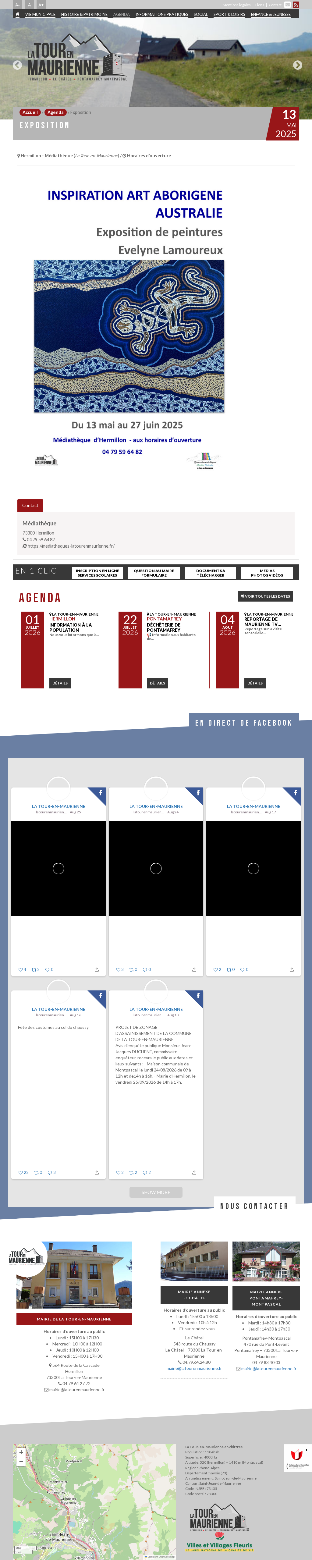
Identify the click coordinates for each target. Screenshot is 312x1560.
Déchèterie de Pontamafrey (163, 627)
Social (201, 14)
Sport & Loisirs (229, 14)
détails (60, 683)
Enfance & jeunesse (271, 14)
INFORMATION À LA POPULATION (70, 627)
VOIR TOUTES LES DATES (267, 596)
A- (17, 5)
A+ (41, 5)
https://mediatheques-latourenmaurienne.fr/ (71, 546)
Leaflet (150, 1556)
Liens (259, 4)
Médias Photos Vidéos (267, 572)
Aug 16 (75, 1015)
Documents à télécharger (210, 572)
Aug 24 (173, 812)
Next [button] (296, 63)
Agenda (121, 14)
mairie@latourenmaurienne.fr (194, 1368)
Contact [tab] (30, 505)
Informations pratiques (162, 14)
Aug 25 (75, 812)
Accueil (30, 112)
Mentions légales (237, 4)
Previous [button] (16, 63)
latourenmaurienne (52, 812)
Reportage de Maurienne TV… (262, 622)
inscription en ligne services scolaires (97, 572)
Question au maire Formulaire (154, 572)
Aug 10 (173, 1015)
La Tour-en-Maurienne (58, 806)
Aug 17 (270, 812)
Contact (275, 4)
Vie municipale (40, 14)
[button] (21, 1452)
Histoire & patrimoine (84, 14)
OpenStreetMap (167, 1556)
